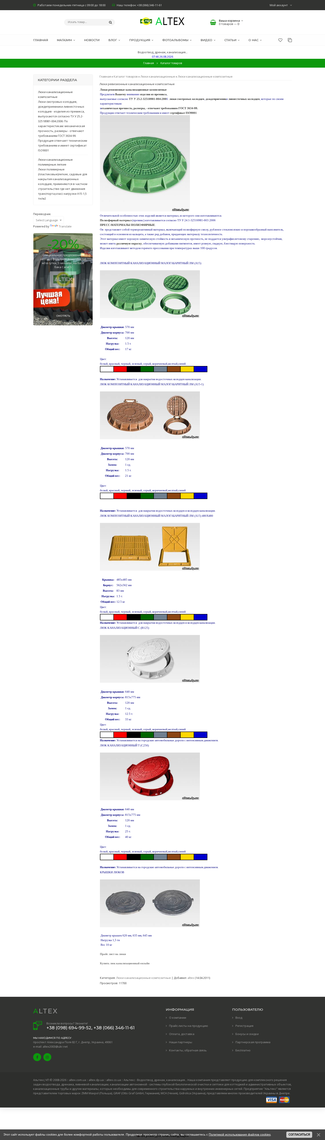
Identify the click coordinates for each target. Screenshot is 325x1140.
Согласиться (299, 1134)
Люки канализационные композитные (205, 76)
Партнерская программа (252, 1042)
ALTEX (45, 1011)
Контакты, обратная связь (188, 1050)
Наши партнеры (180, 1042)
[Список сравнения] (290, 40)
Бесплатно (242, 1050)
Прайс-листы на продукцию (188, 1026)
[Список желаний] (280, 40)
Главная (148, 63)
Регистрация (244, 1026)
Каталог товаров (126, 76)
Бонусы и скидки (247, 1034)
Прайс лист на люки (113, 954)
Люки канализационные (157, 76)
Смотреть (63, 315)
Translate (65, 226)
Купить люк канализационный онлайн (124, 963)
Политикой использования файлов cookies (240, 1134)
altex (190, 978)
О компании (177, 1018)
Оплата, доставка (181, 1034)
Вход (238, 1018)
